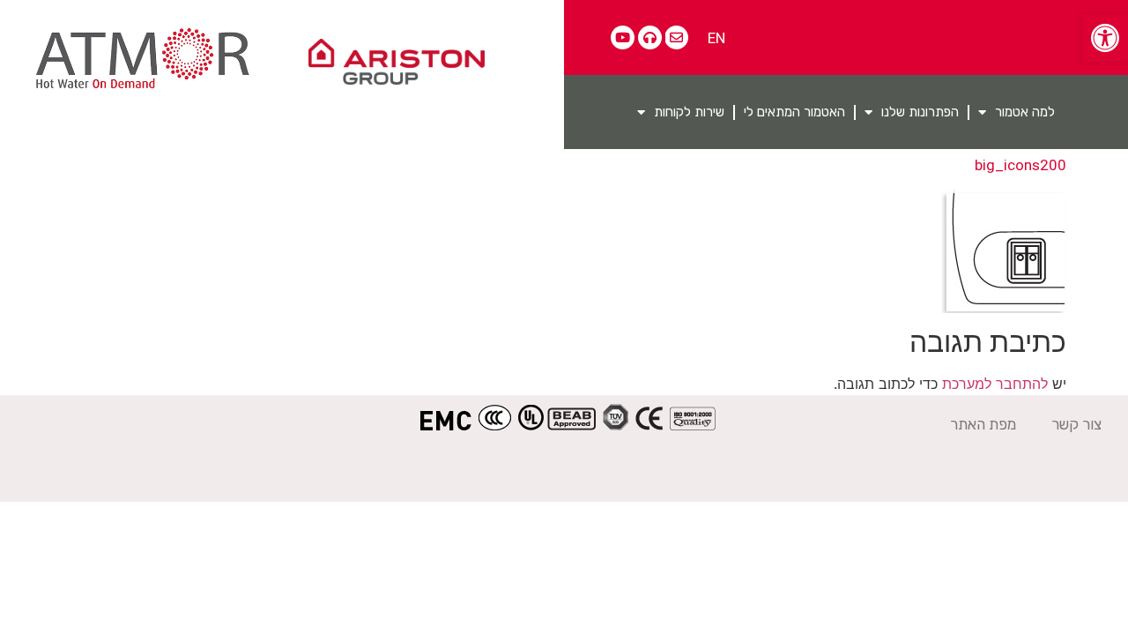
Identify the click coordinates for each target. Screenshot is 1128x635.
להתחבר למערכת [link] (995, 383)
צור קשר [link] (1076, 424)
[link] (1105, 38)
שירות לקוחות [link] (689, 112)
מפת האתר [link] (983, 424)
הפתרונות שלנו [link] (920, 112)
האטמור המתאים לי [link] (794, 112)
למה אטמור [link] (1025, 112)
